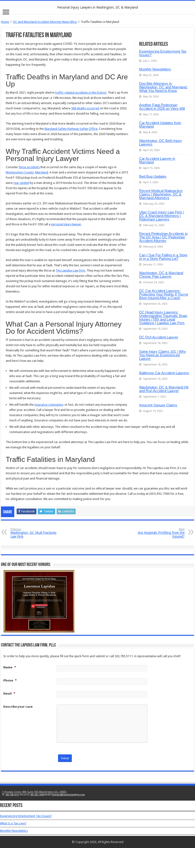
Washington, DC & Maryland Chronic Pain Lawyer (161, 274)
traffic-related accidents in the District (80, 92)
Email (9, 693)
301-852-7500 (37, 794)
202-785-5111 (12, 794)
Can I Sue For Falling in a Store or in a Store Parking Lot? (163, 257)
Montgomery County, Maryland (27, 172)
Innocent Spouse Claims (158, 405)
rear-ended (21, 183)
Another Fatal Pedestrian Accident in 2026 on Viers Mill (162, 107)
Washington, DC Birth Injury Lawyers (160, 142)
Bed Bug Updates (152, 176)
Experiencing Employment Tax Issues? (162, 53)
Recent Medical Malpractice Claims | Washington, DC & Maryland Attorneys (160, 194)
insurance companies (48, 404)
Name (9, 667)
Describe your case (18, 706)
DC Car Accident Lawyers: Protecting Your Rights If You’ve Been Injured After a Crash (163, 294)
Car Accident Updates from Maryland (160, 124)
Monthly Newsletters (155, 69)
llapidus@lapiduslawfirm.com (68, 794)
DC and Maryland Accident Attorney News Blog (45, 22)
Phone (10, 680)
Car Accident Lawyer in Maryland (157, 160)
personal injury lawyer (66, 224)
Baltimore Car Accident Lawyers (164, 373)
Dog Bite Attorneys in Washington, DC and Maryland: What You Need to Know (163, 87)
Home (5, 22)
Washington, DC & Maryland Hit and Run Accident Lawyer (163, 389)
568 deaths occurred (85, 108)
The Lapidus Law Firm (70, 270)
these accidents (29, 167)
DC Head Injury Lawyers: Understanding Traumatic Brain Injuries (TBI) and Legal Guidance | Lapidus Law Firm (163, 317)
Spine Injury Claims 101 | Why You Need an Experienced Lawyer (162, 355)
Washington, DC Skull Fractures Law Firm (33, 533)
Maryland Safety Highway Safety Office (71, 129)
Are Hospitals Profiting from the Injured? (161, 533)
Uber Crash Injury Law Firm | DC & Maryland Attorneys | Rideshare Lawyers (161, 215)
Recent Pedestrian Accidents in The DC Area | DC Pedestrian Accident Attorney (163, 237)
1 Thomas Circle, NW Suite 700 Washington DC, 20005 (34, 791)
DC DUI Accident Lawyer (158, 337)
